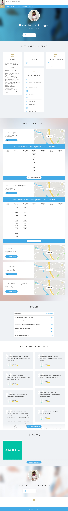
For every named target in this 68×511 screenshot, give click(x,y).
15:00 (16, 207)
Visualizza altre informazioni (34, 426)
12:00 (25, 223)
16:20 (16, 217)
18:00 (34, 173)
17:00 (34, 165)
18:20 (16, 233)
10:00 (25, 207)
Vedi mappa (49, 136)
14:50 (34, 157)
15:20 (16, 210)
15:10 (34, 159)
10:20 (25, 210)
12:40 (25, 228)
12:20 (25, 225)
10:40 (25, 212)
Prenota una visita (35, 509)
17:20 (34, 167)
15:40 (16, 212)
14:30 (34, 154)
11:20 (25, 217)
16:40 (16, 220)
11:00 (25, 215)
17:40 (34, 170)
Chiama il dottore (12, 140)
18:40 (16, 236)
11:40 (25, 220)
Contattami (41, 35)
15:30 (34, 162)
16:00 (16, 215)
